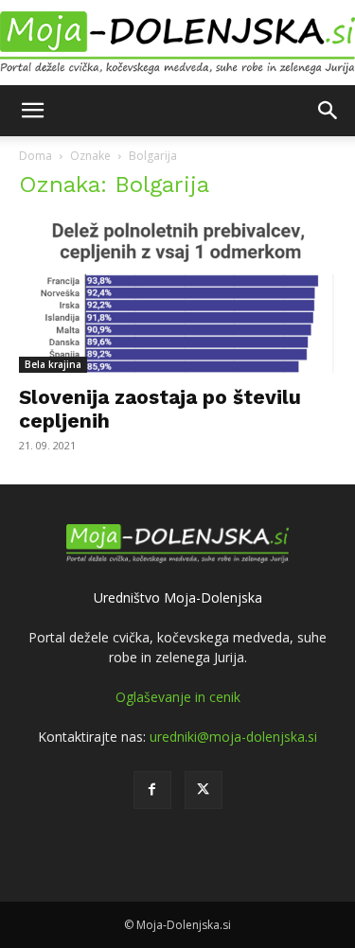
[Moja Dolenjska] (177, 43)
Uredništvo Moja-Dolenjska (178, 597)
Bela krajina (53, 364)
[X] (203, 790)
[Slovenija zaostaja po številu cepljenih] (177, 295)
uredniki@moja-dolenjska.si (233, 737)
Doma (35, 156)
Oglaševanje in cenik (177, 697)
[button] (32, 110)
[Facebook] (152, 790)
